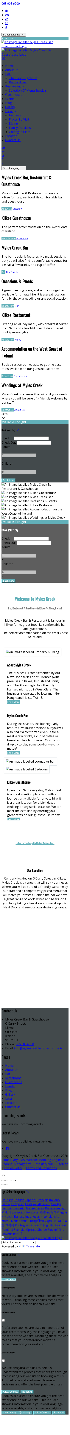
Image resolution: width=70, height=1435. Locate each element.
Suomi (45, 1204)
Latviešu (19, 1208)
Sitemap (62, 1164)
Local (9, 111)
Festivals (15, 115)
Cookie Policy (13, 1168)
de (7, 11)
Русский (60, 1225)
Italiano (54, 1200)
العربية (36, 1204)
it (6, 27)
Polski (35, 1225)
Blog (8, 103)
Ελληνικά (17, 1204)
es (6, 19)
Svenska (19, 1230)
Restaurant (13, 86)
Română (7, 1230)
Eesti (28, 1204)
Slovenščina (56, 1230)
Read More (13, 702)
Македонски (35, 1208)
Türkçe (33, 1221)
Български (17, 1212)
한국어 (9, 1225)
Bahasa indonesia (26, 1216)
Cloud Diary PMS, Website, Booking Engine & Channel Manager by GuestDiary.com (32, 1162)
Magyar (62, 1212)
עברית (43, 1216)
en (7, 15)
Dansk (5, 1204)
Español (30, 1200)
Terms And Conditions (41, 1168)
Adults (5, 447)
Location (11, 136)
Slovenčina (9, 1234)
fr (6, 23)
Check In (7, 438)
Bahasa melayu (55, 1208)
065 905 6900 (10, 4)
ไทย (41, 1221)
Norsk (5, 1221)
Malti (5, 1212)
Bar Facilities (18, 82)
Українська (53, 1221)
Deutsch (7, 1200)
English (19, 1200)
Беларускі (32, 1212)
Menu (18, 339)
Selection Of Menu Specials (28, 90)
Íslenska (53, 1216)
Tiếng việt (47, 1225)
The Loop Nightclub (23, 78)
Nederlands (19, 1221)
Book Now (22, 238)
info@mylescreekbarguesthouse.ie (38, 1048)
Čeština (45, 1212)
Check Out (8, 442)
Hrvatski (7, 1216)
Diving (13, 123)
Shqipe (42, 1230)
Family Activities (20, 128)
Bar (8, 74)
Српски (31, 1230)
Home (9, 66)
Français (42, 1200)
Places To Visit (19, 119)
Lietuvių (7, 1208)
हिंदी (53, 1212)
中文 (20, 1234)
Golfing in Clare (19, 132)
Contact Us (13, 140)
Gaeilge (56, 1204)
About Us (11, 70)
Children (7, 463)
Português (22, 1225)
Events (10, 99)
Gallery (10, 107)
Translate (33, 1246)
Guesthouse (13, 95)
